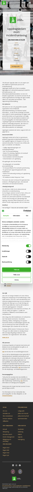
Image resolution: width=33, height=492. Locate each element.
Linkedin (8, 285)
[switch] (28, 251)
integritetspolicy (7, 395)
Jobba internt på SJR (23, 416)
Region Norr (6, 447)
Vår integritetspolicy (7, 485)
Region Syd (6, 455)
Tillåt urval (16, 274)
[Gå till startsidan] (16, 479)
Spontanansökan (22, 418)
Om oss (5, 411)
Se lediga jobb (16, 66)
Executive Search (7, 434)
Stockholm (21, 429)
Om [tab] (27, 215)
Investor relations (7, 418)
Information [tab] (16, 215)
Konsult (5, 429)
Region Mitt (6, 450)
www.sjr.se (5, 337)
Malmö (20, 434)
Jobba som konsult (23, 413)
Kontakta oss (6, 413)
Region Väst (6, 453)
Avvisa (17, 280)
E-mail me (9, 283)
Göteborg (20, 432)
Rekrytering (6, 432)
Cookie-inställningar (17, 485)
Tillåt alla (16, 269)
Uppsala (20, 437)
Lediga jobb (21, 411)
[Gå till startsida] (6, 3)
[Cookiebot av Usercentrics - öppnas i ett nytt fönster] (23, 211)
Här (3, 351)
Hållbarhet (5, 421)
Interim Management (8, 437)
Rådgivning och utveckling (7, 440)
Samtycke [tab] (6, 215)
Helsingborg (21, 439)
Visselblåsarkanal (26, 485)
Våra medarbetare (8, 416)
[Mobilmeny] (29, 3)
